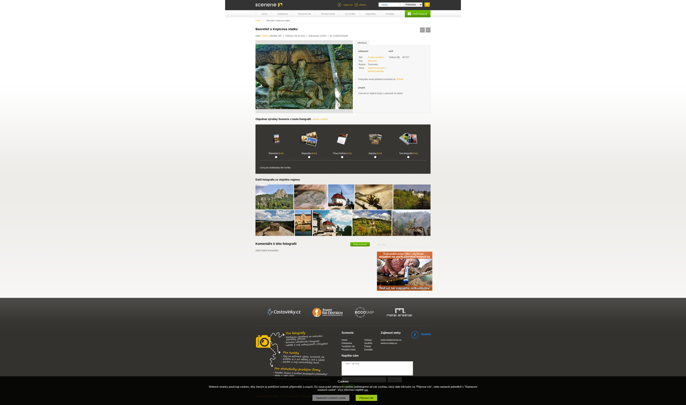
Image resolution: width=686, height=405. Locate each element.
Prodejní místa (328, 14)
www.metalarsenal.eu (391, 340)
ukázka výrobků (320, 119)
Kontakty (390, 14)
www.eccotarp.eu (389, 343)
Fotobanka (282, 14)
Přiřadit (399, 79)
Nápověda (371, 14)
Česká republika (376, 57)
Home (264, 14)
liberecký (372, 61)
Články (367, 346)
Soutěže (368, 343)
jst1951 (265, 36)
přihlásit (362, 5)
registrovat (347, 5)
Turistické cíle (304, 14)
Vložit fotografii (420, 14)
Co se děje (350, 14)
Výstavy (368, 340)
